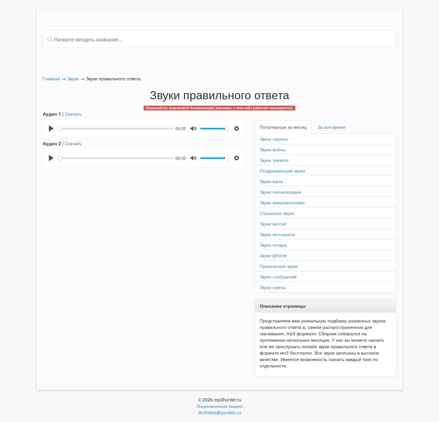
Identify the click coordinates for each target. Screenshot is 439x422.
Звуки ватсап (273, 223)
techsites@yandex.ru (219, 412)
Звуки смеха (272, 287)
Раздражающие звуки (282, 170)
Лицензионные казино (219, 406)
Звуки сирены (274, 139)
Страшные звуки (277, 213)
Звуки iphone (273, 255)
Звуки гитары (273, 245)
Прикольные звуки (279, 266)
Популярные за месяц (283, 127)
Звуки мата (271, 181)
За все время (331, 127)
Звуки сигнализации (280, 192)
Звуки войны (273, 149)
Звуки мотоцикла (277, 234)
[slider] (115, 129)
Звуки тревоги (274, 160)
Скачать (73, 113)
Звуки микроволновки (282, 202)
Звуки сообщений (278, 276)
